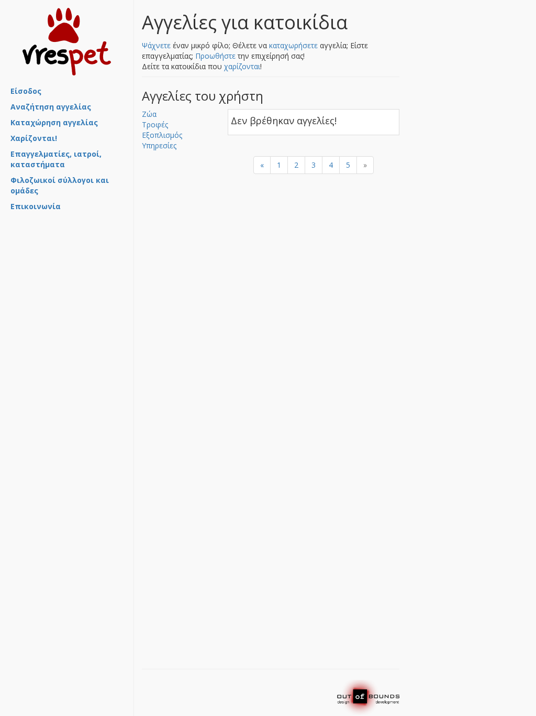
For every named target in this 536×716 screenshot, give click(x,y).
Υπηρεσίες (159, 145)
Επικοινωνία (35, 206)
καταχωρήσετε (293, 45)
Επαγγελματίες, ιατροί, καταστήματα (56, 159)
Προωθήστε (215, 56)
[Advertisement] (62, 272)
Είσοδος (25, 91)
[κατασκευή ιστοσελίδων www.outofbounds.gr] (368, 697)
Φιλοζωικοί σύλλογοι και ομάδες (59, 185)
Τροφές (155, 124)
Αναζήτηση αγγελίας (50, 107)
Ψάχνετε (156, 45)
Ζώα (149, 114)
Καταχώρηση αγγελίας (54, 122)
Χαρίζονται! (33, 138)
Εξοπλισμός (162, 135)
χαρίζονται (242, 66)
